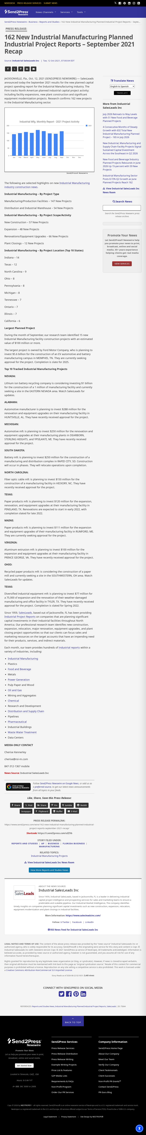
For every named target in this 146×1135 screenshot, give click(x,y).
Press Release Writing (62, 1059)
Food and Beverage (19, 669)
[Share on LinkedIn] (27, 69)
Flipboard (42, 811)
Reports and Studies (25, 843)
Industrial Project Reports (20, 616)
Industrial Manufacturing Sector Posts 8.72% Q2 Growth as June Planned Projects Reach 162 (120, 179)
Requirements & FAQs (62, 1081)
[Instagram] (134, 3)
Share (16, 805)
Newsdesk (9, 3)
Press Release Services (29, 3)
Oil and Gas (15, 690)
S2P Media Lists (59, 1075)
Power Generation (19, 679)
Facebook (77, 922)
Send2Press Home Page (111, 1048)
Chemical (13, 700)
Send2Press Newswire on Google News (59, 783)
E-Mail (73, 811)
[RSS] (139, 3)
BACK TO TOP (73, 1022)
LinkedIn (89, 922)
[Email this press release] (33, 69)
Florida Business (74, 843)
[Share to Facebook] (8, 69)
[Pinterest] (124, 3)
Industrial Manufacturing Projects (49, 855)
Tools (80, 12)
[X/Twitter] (61, 995)
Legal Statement (50, 1117)
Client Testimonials (108, 1070)
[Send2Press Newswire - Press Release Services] (17, 14)
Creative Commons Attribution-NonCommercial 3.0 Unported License (39, 970)
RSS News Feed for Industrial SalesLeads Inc (74, 929)
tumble (68, 805)
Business (53, 843)
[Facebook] (120, 3)
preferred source (43, 786)
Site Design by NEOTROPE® (91, 1117)
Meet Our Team (106, 1059)
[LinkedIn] (129, 3)
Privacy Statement (68, 1117)
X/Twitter (64, 922)
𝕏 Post (28, 805)
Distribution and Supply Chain (26, 711)
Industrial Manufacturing (23, 658)
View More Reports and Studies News (49, 870)
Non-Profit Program (61, 1086)
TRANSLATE (122, 93)
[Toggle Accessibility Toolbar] (139, 1128)
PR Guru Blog (105, 1092)
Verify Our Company (109, 1064)
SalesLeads (25, 612)
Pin (55, 805)
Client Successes (107, 1075)
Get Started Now (24, 1065)
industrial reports (69, 647)
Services (65, 12)
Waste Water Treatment (22, 732)
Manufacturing (49, 846)
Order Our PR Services (62, 1092)
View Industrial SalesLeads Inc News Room (50, 862)
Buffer (59, 811)
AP (42, 843)
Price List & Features (61, 1070)
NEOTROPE (25, 1105)
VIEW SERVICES (121, 263)
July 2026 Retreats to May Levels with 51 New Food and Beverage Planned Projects (120, 118)
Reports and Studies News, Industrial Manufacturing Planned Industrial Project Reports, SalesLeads (74, 1006)
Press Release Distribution (64, 1053)
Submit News (50, 3)
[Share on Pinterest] (20, 69)
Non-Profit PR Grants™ (110, 1081)
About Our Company (109, 1053)
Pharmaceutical (17, 721)
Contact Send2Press (108, 1086)
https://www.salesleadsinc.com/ (83, 915)
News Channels (44, 12)
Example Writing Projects (64, 1064)
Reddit (83, 805)
